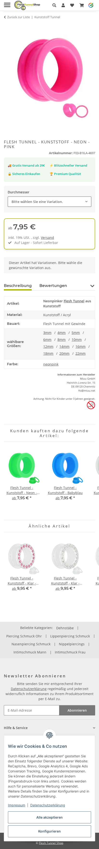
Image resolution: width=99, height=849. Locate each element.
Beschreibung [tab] (18, 285)
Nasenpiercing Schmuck (31, 644)
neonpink (50, 364)
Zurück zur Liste (18, 17)
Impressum (16, 805)
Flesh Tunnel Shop (51, 843)
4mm (61, 332)
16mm (80, 346)
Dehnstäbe (65, 628)
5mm (76, 332)
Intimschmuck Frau (70, 652)
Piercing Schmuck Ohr (24, 636)
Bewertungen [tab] (53, 285)
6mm (47, 339)
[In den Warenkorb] (8, 26)
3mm (47, 332)
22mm (80, 353)
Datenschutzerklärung (47, 805)
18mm (48, 353)
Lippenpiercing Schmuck (70, 636)
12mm (48, 346)
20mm (64, 353)
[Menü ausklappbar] (7, 3)
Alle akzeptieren (49, 817)
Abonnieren (77, 710)
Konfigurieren (49, 831)
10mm (77, 339)
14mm (64, 346)
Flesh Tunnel (74, 301)
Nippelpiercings (72, 644)
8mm (61, 339)
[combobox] (49, 202)
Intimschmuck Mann (29, 652)
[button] (54, 5)
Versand (47, 237)
